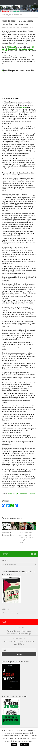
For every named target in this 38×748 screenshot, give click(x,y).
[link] (11, 47)
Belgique (5, 15)
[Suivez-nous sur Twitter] (35, 554)
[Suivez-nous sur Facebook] (32, 554)
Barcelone (23, 107)
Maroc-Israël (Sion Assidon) (26, 537)
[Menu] (35, 2)
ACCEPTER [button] (24, 744)
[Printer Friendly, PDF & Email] (5, 501)
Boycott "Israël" (15, 15)
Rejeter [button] (14, 744)
